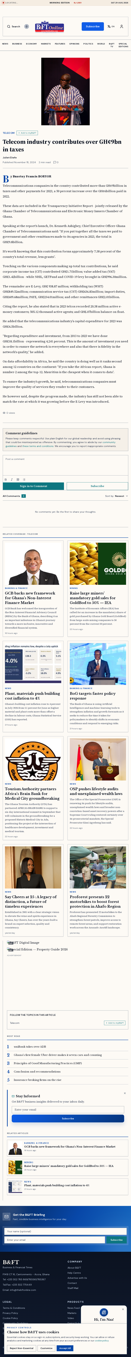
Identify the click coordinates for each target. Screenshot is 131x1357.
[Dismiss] (124, 1093)
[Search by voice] (26, 26)
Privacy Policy (10, 1313)
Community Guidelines (15, 1323)
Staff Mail (73, 1288)
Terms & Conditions (14, 1307)
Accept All (65, 1348)
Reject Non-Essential (21, 1348)
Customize (46, 1348)
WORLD (101, 43)
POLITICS (88, 43)
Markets (72, 1313)
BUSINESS (17, 43)
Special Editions (123, 45)
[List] (24, 479)
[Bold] (5, 479)
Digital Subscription (79, 1323)
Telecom (8, 132)
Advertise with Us (77, 1277)
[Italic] (11, 479)
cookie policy (101, 1340)
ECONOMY (31, 43)
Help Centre (74, 1272)
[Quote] (18, 479)
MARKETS (46, 43)
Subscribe (93, 26)
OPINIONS (74, 43)
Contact (72, 1283)
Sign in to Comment (33, 486)
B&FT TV (111, 45)
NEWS (5, 43)
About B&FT (74, 1267)
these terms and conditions (38, 446)
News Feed (74, 1307)
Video (71, 1318)
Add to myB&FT (28, 133)
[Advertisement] (67, 981)
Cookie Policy (10, 1318)
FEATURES (60, 43)
